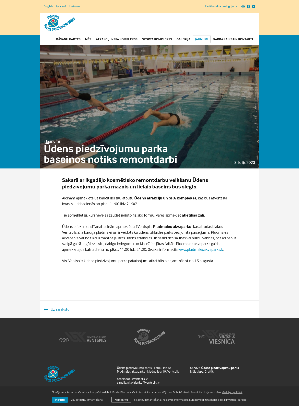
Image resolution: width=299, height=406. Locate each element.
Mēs (88, 39)
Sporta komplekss (157, 39)
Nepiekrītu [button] (121, 399)
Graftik (209, 371)
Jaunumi (201, 39)
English (48, 6)
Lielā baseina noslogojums (221, 6)
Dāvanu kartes (68, 39)
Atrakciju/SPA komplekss (116, 39)
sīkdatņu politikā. (232, 392)
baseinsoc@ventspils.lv (132, 379)
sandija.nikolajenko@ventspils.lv (138, 382)
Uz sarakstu (60, 309)
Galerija (183, 39)
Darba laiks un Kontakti (233, 39)
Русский (61, 6)
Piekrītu (60, 399)
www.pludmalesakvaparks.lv (200, 249)
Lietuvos (74, 6)
